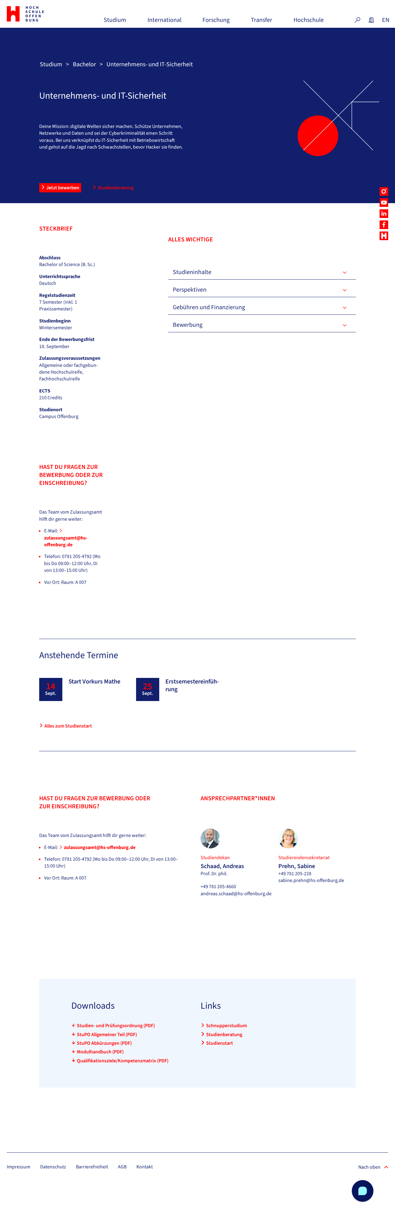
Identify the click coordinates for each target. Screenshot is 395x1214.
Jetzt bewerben (62, 187)
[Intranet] (371, 20)
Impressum (18, 1166)
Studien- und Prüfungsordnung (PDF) (116, 1025)
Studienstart (219, 1043)
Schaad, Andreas (222, 866)
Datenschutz (53, 1166)
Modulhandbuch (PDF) (100, 1051)
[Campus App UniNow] (384, 236)
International (164, 22)
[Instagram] (384, 191)
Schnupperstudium (226, 1025)
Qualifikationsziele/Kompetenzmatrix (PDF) (122, 1060)
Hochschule (308, 22)
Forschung (216, 22)
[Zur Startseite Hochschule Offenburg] (36, 14)
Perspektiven (189, 289)
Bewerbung (187, 325)
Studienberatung (116, 187)
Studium (115, 22)
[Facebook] (384, 224)
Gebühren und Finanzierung (209, 307)
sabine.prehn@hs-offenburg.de (311, 880)
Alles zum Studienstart (68, 726)
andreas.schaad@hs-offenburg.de (236, 893)
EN (385, 20)
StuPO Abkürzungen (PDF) (104, 1043)
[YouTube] (384, 202)
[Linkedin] (384, 213)
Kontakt (144, 1166)
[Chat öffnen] (362, 1191)
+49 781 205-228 (294, 873)
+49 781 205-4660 (218, 886)
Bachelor (84, 64)
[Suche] (357, 20)
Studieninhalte (192, 272)
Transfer (261, 22)
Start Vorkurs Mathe (94, 681)
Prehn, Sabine (296, 866)
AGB (122, 1166)
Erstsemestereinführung (192, 685)
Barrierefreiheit (92, 1166)
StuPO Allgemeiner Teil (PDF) (107, 1034)
